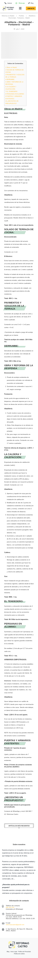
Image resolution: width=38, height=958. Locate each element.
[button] (20, 8)
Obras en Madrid (11, 67)
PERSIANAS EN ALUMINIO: (14, 94)
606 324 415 (10, 907)
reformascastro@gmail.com (15, 924)
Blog (8, 951)
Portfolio (21, 16)
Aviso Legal (13, 951)
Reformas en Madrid (8, 16)
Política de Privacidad (24, 951)
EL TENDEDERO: (11, 91)
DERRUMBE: (10, 79)
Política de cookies (19, 953)
